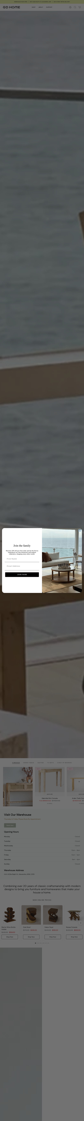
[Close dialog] (79, 530)
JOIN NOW (22, 574)
